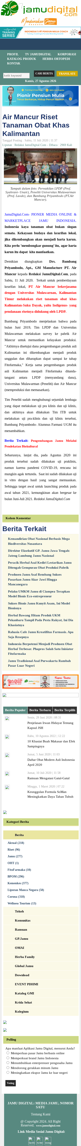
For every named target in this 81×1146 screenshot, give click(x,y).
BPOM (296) (16, 876)
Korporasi (67, 54)
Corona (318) (16, 896)
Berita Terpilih (64, 710)
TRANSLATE (67, 73)
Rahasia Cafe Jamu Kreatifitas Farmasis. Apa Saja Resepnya (40, 634)
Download (22, 975)
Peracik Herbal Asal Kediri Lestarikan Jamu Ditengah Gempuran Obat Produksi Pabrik (39, 565)
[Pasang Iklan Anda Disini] (5, 813)
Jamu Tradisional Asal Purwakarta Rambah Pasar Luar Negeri (39, 663)
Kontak (13, 63)
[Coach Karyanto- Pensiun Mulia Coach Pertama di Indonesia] (40, 37)
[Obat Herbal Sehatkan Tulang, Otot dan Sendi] (5, 1023)
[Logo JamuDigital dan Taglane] (39, 25)
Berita (19, 835)
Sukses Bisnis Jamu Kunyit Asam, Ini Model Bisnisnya (39, 606)
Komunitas (22, 920)
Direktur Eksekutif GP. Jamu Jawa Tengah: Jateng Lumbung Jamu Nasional (39, 553)
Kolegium (22, 1011)
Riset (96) (14, 849)
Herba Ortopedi (56, 59)
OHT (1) (13, 863)
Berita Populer (15, 710)
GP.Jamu (21, 938)
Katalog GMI (24, 993)
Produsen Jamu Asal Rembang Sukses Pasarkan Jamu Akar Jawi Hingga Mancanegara (35, 579)
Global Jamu (24, 966)
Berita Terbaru (40, 710)
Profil (13, 54)
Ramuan (21, 929)
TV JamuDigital (38, 54)
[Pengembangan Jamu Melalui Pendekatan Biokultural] (38, 446)
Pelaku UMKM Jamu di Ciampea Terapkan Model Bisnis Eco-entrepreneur (39, 594)
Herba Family (25, 957)
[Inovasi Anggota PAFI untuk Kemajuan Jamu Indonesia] (5, 1030)
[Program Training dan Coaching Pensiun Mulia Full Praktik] (40, 105)
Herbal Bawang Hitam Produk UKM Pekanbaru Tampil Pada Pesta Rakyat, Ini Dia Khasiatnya (40, 620)
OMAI (19, 948)
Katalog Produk (21, 59)
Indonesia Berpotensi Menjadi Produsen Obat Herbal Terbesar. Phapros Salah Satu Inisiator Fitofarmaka (40, 648)
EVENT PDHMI (26, 984)
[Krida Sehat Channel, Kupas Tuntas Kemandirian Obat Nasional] (40, 687)
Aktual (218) (16, 843)
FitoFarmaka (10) (19, 869)
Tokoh (19, 911)
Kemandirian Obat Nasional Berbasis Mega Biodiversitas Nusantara (39, 541)
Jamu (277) (15, 856)
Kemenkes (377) (18, 883)
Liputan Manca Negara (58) (26, 890)
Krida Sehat (23, 1002)
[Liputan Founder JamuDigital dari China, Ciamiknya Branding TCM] (40, 696)
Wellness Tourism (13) (22, 903)
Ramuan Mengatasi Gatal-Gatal (48, 778)
